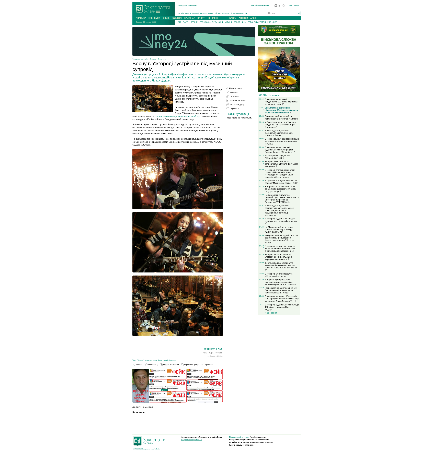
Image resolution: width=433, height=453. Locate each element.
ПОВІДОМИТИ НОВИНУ (187, 5)
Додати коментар (142, 407)
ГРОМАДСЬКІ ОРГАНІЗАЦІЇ (211, 22)
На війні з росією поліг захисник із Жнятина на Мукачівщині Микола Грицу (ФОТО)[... (212, 14)
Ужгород (172, 360)
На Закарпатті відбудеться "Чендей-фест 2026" (278, 156)
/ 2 (263, 109)
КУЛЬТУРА (177, 18)
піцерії (165, 360)
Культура (162, 59)
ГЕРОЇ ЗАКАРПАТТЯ (257, 22)
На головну (153, 365)
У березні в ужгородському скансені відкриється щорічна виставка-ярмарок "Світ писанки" (280, 282)
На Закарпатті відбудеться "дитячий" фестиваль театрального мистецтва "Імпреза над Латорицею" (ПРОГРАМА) (282, 198)
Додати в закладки (171, 365)
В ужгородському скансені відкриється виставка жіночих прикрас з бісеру (279, 133)
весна (147, 360)
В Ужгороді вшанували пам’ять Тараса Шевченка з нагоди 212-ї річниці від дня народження (280, 248)
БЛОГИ (232, 18)
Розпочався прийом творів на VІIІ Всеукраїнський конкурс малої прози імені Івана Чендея (281, 290)
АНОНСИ (243, 18)
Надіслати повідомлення (191, 440)
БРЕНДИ (194, 22)
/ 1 (263, 140)
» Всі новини (271, 313)
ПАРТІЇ (186, 22)
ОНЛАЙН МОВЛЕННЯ (260, 5)
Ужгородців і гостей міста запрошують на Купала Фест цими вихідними (281, 164)
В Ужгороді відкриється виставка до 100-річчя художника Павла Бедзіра (282, 307)
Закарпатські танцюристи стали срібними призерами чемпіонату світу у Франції (280, 189)
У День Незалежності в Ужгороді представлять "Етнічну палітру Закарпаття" (280, 124)
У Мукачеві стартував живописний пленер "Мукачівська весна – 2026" (281, 182)
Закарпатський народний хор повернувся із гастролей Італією (280, 117)
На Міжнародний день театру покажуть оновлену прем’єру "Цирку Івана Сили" (279, 229)
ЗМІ (179, 22)
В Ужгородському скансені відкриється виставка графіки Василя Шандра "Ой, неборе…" (280, 149)
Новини (153, 59)
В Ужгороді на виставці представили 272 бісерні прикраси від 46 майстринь (281, 101)
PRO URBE (272, 22)
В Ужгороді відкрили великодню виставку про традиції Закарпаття (281, 220)
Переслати (208, 365)
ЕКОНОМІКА (155, 18)
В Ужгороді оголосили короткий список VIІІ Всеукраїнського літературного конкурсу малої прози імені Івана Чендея (280, 173)
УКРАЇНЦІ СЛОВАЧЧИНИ (235, 22)
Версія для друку (191, 365)
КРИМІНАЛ (189, 18)
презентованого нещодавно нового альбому (177, 116)
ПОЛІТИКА (141, 18)
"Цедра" (140, 360)
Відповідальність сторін (239, 437)
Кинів (160, 360)
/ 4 (263, 163)
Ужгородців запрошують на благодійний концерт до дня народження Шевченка (278, 257)
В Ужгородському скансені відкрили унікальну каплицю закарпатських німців (282, 141)
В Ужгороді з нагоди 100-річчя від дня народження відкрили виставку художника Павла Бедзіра (282, 298)
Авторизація (294, 5)
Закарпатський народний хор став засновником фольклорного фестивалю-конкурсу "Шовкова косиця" (281, 239)
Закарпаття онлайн (140, 59)
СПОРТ (200, 18)
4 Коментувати (235, 88)
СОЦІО (166, 18)
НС (208, 18)
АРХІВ (253, 18)
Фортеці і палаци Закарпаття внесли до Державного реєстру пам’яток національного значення (281, 265)
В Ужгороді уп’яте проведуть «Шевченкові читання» (278, 275)
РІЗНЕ (215, 18)
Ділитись (139, 365)
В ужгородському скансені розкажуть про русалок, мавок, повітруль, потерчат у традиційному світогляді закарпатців (279, 210)
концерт (153, 360)
